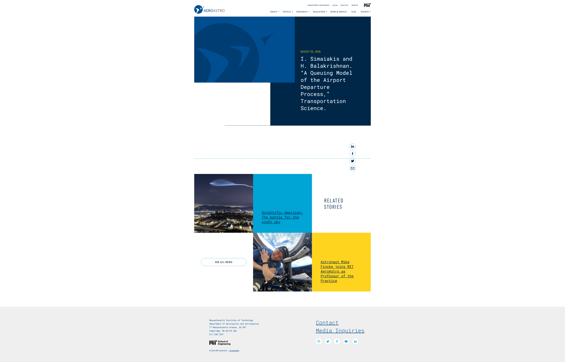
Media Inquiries (340, 330)
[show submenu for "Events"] (370, 12)
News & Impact (338, 11)
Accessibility (234, 350)
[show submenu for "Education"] (326, 12)
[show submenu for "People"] (292, 12)
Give (353, 11)
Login (335, 5)
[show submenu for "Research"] (309, 12)
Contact (344, 5)
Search (355, 5)
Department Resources (318, 5)
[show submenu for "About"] (278, 12)
